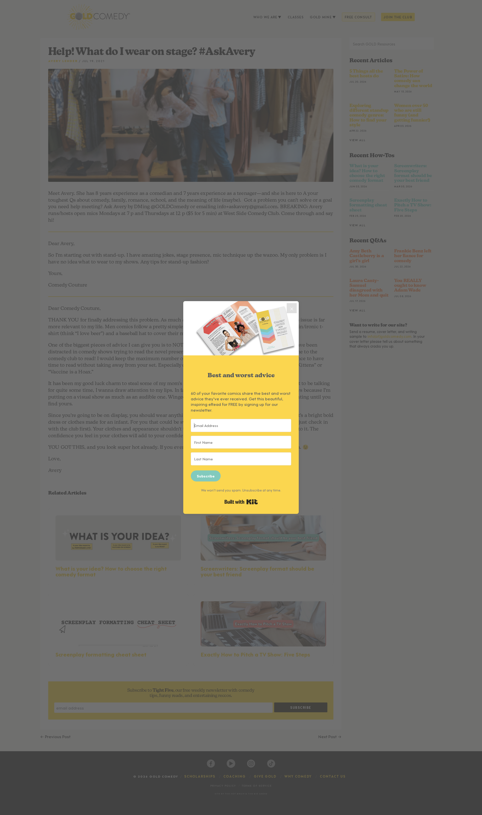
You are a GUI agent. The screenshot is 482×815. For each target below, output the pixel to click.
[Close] (292, 308)
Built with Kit (241, 501)
